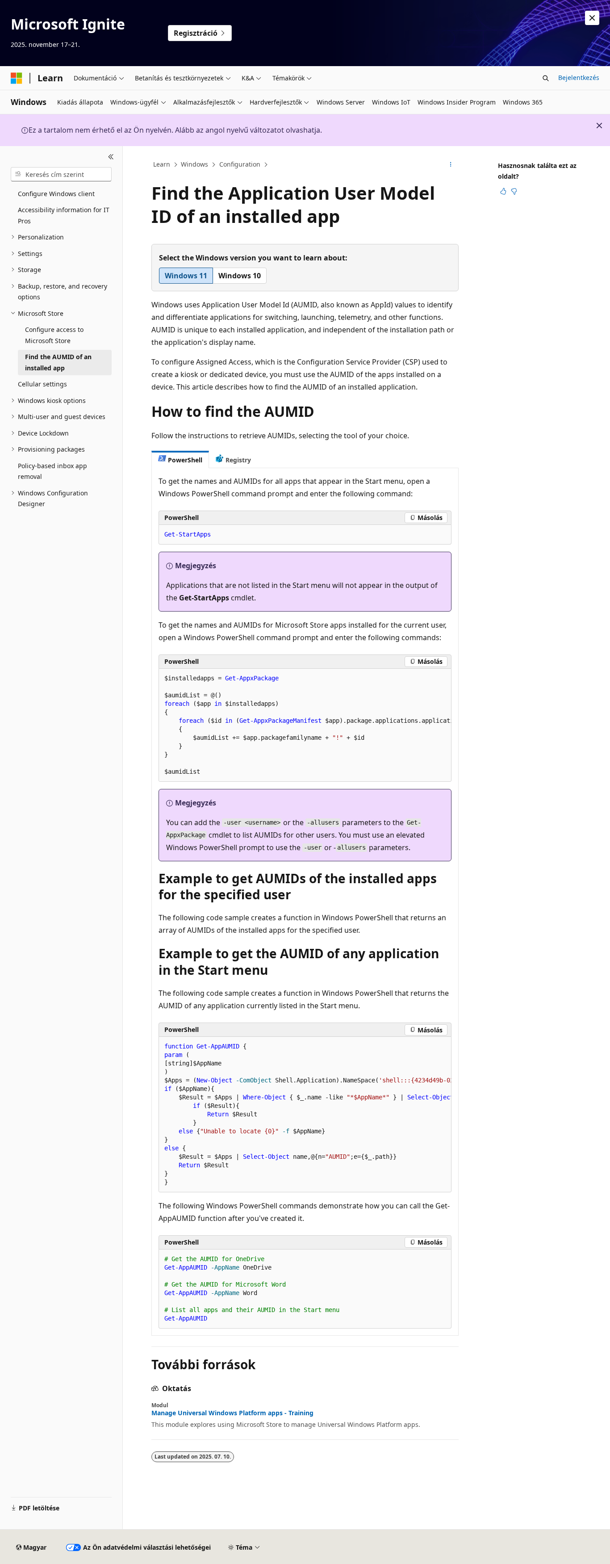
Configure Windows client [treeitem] (56, 193)
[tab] (180, 459)
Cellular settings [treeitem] (42, 384)
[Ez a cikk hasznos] (503, 191)
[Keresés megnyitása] (546, 78)
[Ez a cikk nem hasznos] (514, 191)
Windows (194, 164)
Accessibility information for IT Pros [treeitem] (63, 215)
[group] (305, 725)
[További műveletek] (451, 165)
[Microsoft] (16, 78)
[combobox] (61, 174)
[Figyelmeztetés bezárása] (592, 18)
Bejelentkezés (578, 77)
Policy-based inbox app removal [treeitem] (52, 471)
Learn (161, 164)
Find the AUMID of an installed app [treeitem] (58, 362)
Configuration (239, 164)
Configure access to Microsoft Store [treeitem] (54, 335)
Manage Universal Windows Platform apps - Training (232, 1413)
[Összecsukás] (111, 157)
